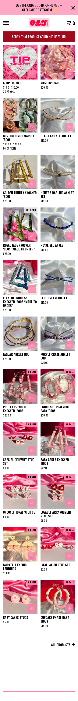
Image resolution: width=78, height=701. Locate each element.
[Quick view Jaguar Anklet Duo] (32, 345)
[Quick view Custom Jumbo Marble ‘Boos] (32, 127)
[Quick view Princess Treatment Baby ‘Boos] (69, 398)
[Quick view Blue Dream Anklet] (69, 289)
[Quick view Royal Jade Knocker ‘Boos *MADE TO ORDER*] (32, 236)
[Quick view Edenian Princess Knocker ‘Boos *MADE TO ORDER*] (32, 289)
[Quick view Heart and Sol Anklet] (69, 127)
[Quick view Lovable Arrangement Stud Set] (69, 503)
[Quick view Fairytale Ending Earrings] (32, 556)
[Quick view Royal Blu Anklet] (69, 236)
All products (60, 645)
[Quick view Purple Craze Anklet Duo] (69, 345)
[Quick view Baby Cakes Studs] (32, 608)
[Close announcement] (73, 7)
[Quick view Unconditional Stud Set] (32, 503)
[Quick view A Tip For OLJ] (32, 74)
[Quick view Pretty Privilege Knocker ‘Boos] (32, 398)
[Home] (39, 23)
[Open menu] (6, 23)
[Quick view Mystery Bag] (69, 74)
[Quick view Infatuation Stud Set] (69, 556)
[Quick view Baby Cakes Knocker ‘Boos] (69, 450)
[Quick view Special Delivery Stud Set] (32, 450)
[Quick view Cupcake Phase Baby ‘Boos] (69, 608)
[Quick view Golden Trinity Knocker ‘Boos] (32, 183)
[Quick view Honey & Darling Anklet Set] (69, 183)
